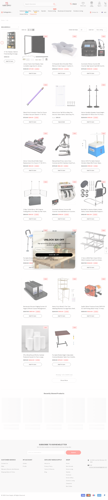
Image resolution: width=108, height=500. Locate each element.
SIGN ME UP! (54, 255)
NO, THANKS (54, 260)
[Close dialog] (73, 233)
